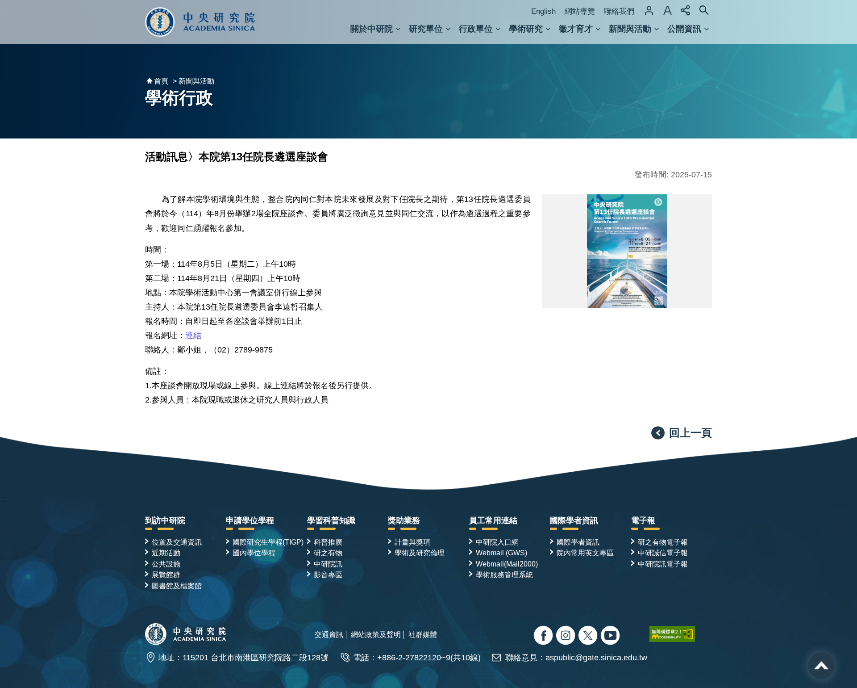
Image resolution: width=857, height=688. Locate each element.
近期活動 (166, 553)
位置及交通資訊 (177, 542)
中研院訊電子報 (663, 564)
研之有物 (328, 553)
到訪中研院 (165, 520)
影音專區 (328, 575)
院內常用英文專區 (585, 553)
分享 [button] (686, 10)
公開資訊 (684, 29)
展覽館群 (166, 575)
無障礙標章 (680, 634)
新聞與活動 (630, 29)
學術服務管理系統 (504, 575)
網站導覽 (580, 11)
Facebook (544, 636)
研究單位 (426, 29)
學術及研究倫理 (420, 553)
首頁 (161, 81)
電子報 (643, 520)
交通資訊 (329, 634)
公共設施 (166, 564)
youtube (611, 636)
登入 (649, 10)
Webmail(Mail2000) (507, 564)
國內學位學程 (254, 553)
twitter (566, 636)
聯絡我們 (619, 11)
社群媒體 (422, 634)
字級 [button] (667, 10)
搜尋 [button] (704, 10)
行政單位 (476, 29)
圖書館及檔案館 (177, 586)
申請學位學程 (250, 520)
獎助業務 (404, 520)
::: (3, 499)
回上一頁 (690, 433)
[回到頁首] (821, 665)
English (543, 11)
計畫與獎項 (412, 542)
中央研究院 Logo (200, 22)
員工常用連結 (493, 520)
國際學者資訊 (574, 520)
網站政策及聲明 (376, 634)
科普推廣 (328, 542)
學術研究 (526, 29)
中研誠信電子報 (663, 553)
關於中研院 (371, 29)
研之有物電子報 (663, 542)
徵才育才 (576, 29)
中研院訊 (328, 564)
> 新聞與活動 (193, 81)
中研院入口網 (497, 542)
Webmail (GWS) (501, 553)
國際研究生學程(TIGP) (268, 542)
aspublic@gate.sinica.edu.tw (596, 657)
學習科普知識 (331, 520)
